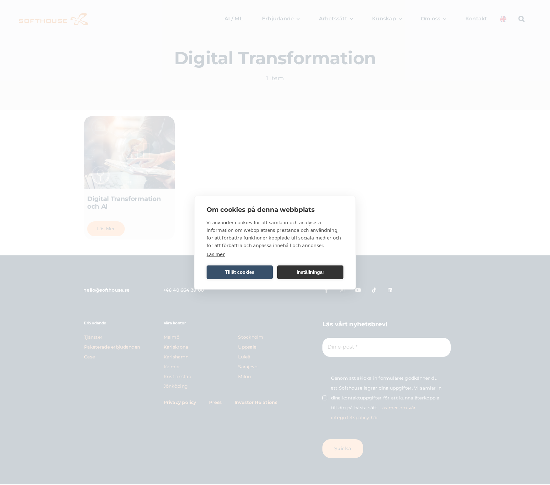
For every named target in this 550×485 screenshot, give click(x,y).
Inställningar (310, 272)
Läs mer (216, 254)
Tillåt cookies (239, 272)
